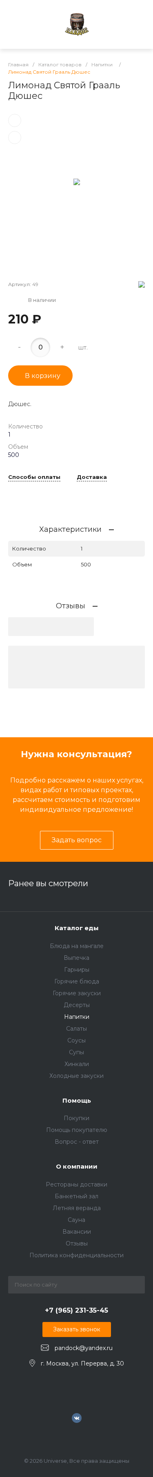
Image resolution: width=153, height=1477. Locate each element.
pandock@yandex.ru (84, 1348)
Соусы (76, 1040)
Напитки (76, 1016)
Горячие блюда (76, 981)
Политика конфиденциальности (76, 1255)
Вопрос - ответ (77, 1141)
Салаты (76, 1028)
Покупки (76, 1118)
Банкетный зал (76, 1196)
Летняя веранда (77, 1208)
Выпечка (76, 957)
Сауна (76, 1220)
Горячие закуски (77, 993)
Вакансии (76, 1231)
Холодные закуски (76, 1075)
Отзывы (77, 1243)
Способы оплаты (34, 477)
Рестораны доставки (76, 1184)
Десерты (77, 1005)
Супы (76, 1052)
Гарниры (76, 969)
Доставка (92, 477)
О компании (77, 1166)
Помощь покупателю (76, 1130)
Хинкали (76, 1064)
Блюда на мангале (77, 946)
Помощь (76, 1100)
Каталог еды (77, 928)
